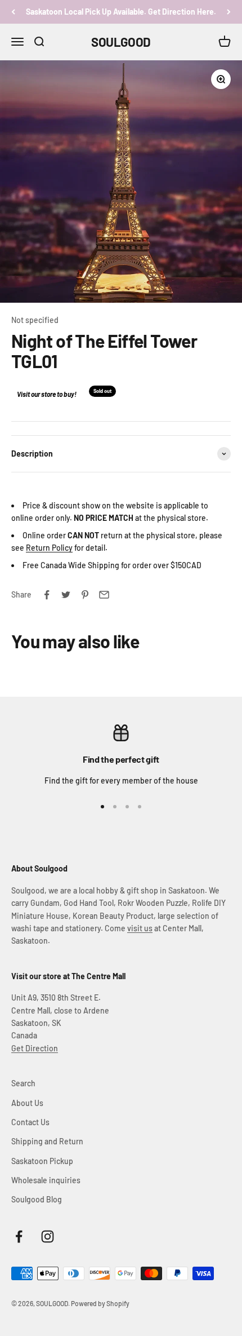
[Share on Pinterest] (85, 594)
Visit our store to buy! (47, 394)
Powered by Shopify (100, 1303)
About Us (27, 1103)
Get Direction (34, 1048)
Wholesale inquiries (45, 1180)
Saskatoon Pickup (42, 1161)
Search (23, 1083)
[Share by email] (104, 594)
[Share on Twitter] (65, 594)
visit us (140, 928)
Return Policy (49, 547)
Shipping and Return (47, 1141)
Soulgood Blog (36, 1199)
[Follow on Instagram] (47, 1236)
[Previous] (13, 12)
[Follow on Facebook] (18, 1236)
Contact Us (30, 1122)
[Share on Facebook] (46, 594)
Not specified (35, 320)
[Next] (229, 12)
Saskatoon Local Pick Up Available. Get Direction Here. (121, 11)
